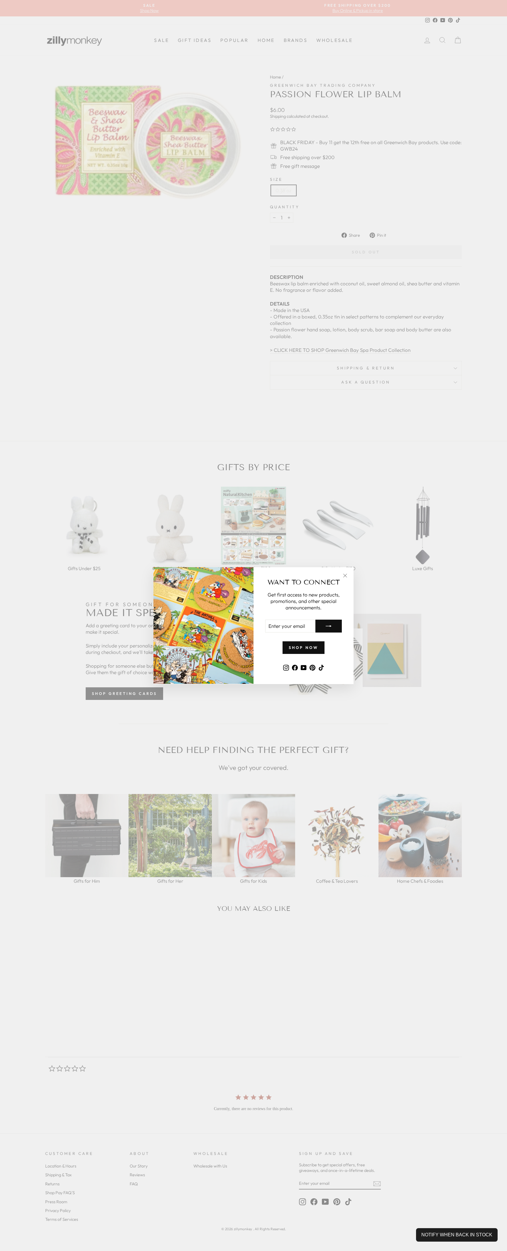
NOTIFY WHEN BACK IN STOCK (456, 1234)
